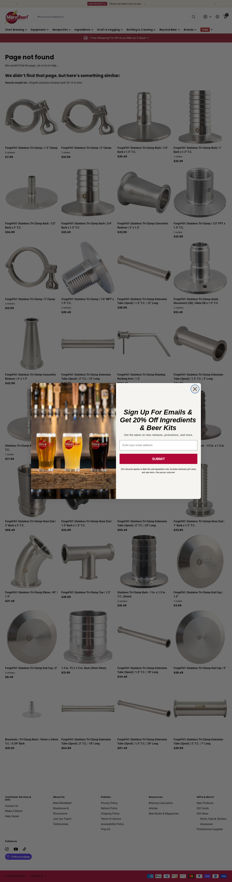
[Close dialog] (195, 389)
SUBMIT (158, 459)
